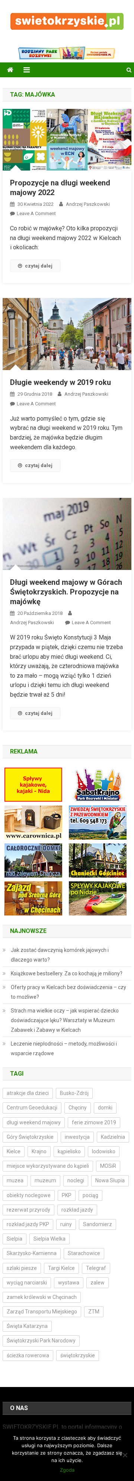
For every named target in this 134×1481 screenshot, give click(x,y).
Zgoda (67, 1470)
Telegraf (96, 1268)
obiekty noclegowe (29, 1195)
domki (105, 1108)
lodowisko (103, 1151)
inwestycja (77, 1137)
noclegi (75, 1180)
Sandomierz (97, 1224)
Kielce (13, 1151)
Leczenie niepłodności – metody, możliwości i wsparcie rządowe (64, 1048)
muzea (15, 1180)
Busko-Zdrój (74, 1093)
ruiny (66, 1224)
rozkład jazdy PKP (28, 1224)
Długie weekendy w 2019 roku (60, 382)
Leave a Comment (36, 213)
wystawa (68, 1283)
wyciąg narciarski (27, 1283)
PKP (66, 1195)
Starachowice (84, 1253)
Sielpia (14, 1239)
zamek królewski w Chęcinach (42, 1297)
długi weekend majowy (34, 1122)
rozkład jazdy (77, 1210)
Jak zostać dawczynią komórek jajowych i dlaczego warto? (60, 955)
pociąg (90, 1195)
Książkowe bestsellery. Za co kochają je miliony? (66, 973)
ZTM (93, 1312)
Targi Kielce (61, 1268)
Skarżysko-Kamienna (32, 1253)
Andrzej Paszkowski (88, 204)
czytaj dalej (38, 266)
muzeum (45, 1180)
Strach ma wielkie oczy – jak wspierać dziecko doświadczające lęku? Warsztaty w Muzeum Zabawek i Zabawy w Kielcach (65, 1020)
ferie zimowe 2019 (94, 1122)
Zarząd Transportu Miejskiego (42, 1312)
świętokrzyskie (77, 1355)
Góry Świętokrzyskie (30, 1137)
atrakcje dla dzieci (28, 1093)
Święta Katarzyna (27, 1326)
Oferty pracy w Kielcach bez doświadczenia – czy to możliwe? (68, 992)
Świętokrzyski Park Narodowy (41, 1341)
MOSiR (108, 1166)
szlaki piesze (22, 1268)
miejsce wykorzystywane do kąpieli (48, 1166)
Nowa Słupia (110, 1180)
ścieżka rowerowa (28, 1355)
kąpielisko (69, 1151)
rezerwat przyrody (28, 1210)
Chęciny (77, 1108)
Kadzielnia (113, 1137)
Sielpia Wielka (50, 1239)
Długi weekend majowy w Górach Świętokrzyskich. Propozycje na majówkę (66, 592)
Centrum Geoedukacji (32, 1108)
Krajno (39, 1151)
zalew (97, 1283)
